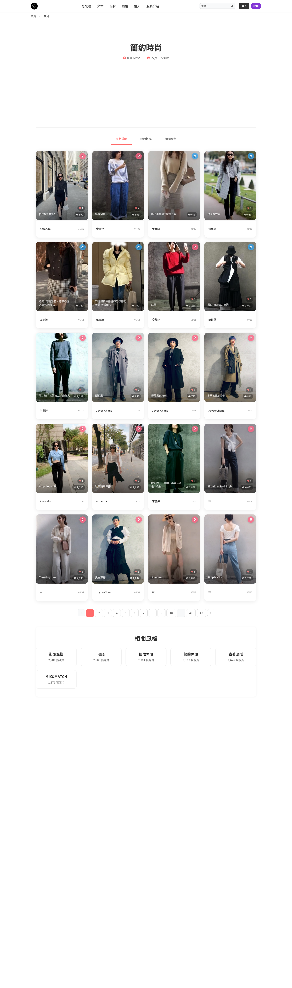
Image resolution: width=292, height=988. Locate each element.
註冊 (256, 6)
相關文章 (170, 139)
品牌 (112, 6)
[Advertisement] (146, 91)
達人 (137, 6)
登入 (244, 6)
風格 (125, 6)
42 (201, 613)
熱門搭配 (146, 139)
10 (171, 613)
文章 (100, 6)
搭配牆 (86, 6)
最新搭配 (121, 139)
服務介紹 (152, 6)
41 (190, 613)
